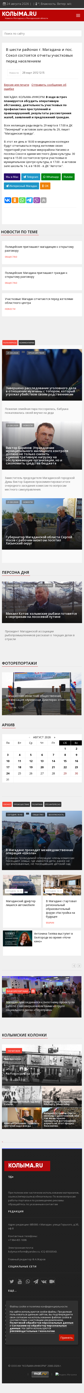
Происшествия (36, 353)
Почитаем (14, 1050)
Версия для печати (16, 85)
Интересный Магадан (23, 185)
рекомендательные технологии (32, 1331)
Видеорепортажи (17, 991)
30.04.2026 (13, 585)
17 (7, 767)
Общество (11, 256)
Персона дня (15, 572)
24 (7, 773)
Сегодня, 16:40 (14, 814)
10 (7, 761)
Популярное (10, 342)
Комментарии (26, 342)
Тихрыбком (63, 585)
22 (65, 767)
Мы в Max (12, 176)
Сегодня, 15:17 (54, 891)
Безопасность (56, 814)
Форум (50, 922)
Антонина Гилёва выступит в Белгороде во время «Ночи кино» (53, 937)
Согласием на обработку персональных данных (38, 1327)
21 (53, 767)
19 (30, 767)
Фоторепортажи (19, 663)
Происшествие (21, 804)
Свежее (7, 804)
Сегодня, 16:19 (14, 891)
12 (30, 761)
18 (19, 767)
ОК (46, 185)
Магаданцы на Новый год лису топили (22, 1102)
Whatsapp (52, 176)
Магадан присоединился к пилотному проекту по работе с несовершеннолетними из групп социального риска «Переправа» (40, 1006)
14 (53, 761)
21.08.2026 (12, 353)
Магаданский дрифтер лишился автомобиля (21, 903)
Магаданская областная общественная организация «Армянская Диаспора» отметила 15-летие (41, 699)
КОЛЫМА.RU (19, 14)
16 (76, 761)
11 (19, 761)
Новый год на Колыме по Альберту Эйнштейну (58, 1102)
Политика (37, 804)
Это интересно (53, 804)
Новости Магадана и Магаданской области (26, 18)
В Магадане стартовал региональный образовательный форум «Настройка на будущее (61, 908)
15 (65, 761)
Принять (66, 1337)
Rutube (68, 176)
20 (42, 767)
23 (76, 767)
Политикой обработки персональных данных (41, 1322)
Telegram (32, 176)
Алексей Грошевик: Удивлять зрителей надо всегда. (21, 1124)
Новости (14, 72)
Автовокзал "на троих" (23, 1073)
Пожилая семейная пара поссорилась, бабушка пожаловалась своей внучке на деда (36, 411)
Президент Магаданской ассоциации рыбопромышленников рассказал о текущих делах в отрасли (40, 635)
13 (42, 761)
